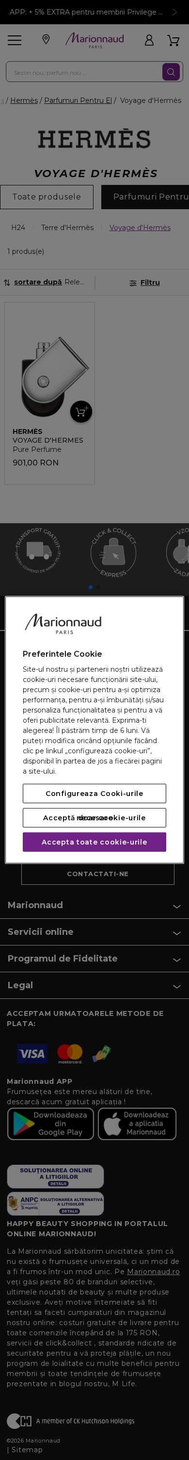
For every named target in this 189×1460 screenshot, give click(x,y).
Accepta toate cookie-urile (94, 842)
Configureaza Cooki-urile (94, 793)
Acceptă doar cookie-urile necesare (94, 817)
